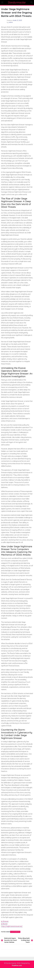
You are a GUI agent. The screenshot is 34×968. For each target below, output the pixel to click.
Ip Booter (4, 924)
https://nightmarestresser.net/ (11, 926)
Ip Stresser (4, 921)
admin (11, 22)
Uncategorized (15, 932)
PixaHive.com (17, 965)
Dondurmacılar (17, 2)
